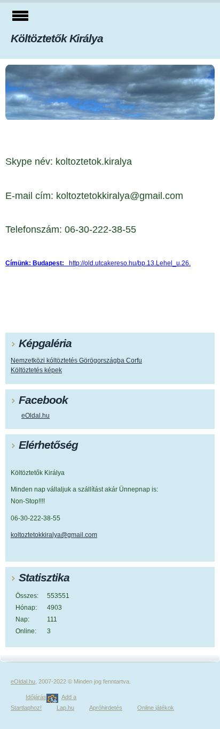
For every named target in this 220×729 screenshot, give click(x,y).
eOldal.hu (35, 415)
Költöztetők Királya (57, 38)
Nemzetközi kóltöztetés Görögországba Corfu (76, 360)
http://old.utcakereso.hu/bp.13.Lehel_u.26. (98, 263)
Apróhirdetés (105, 707)
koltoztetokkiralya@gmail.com (54, 535)
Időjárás (36, 697)
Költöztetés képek (36, 370)
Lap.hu (65, 707)
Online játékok (155, 707)
